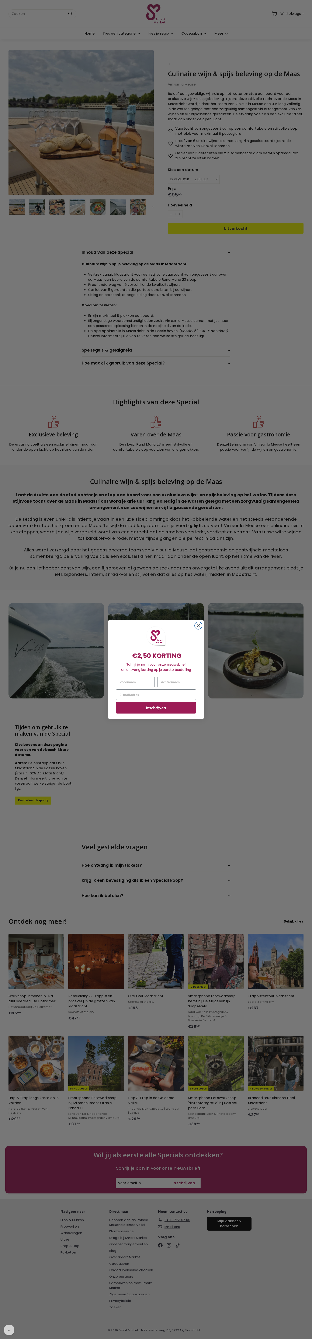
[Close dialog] (198, 625)
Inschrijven (156, 708)
